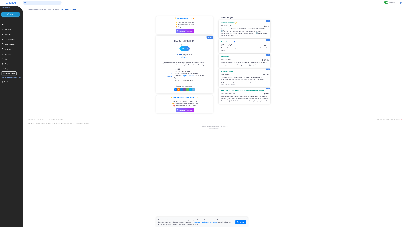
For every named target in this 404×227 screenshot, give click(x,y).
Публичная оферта (82, 123)
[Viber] (184, 89)
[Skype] (190, 89)
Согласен (240, 222)
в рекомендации (187, 80)
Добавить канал (9, 73)
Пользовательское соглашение (38, 123)
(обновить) (184, 57)
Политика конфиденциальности (62, 123)
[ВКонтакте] (175, 89)
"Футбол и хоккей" (189, 76)
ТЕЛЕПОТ (10, 2)
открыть (184, 48)
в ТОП (177, 80)
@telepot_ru (5, 82)
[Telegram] (193, 89)
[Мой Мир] (181, 89)
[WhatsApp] (187, 89)
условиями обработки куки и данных (205, 222)
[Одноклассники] (178, 89)
